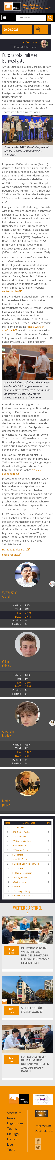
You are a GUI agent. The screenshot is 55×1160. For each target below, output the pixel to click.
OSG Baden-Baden (21, 832)
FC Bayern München (21, 841)
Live (10, 1144)
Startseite (14, 1113)
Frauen (12, 1139)
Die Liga (13, 1134)
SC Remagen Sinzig (21, 891)
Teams (12, 1128)
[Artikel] (38, 29)
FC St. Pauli (17, 868)
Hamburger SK (19, 845)
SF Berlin (16, 886)
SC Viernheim (18, 827)
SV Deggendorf (19, 877)
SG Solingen (17, 854)
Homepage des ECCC (14, 549)
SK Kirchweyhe (19, 836)
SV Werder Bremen (21, 850)
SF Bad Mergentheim (22, 873)
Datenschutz (44, 1130)
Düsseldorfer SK (19, 859)
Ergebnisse (15, 1123)
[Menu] (4, 17)
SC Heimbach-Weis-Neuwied (25, 863)
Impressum (43, 1126)
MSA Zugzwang (19, 882)
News (11, 1118)
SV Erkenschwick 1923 (22, 895)
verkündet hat (10, 291)
